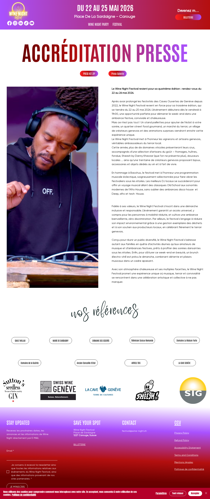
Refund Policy (181, 440)
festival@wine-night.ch (134, 431)
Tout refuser (177, 493)
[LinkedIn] (20, 23)
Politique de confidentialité (189, 469)
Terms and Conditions (186, 455)
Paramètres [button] (161, 493)
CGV (177, 422)
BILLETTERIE (79, 444)
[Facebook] (9, 23)
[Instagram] (15, 23)
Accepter (195, 493)
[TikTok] (26, 23)
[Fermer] (206, 493)
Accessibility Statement (187, 447)
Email (10, 450)
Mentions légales (183, 462)
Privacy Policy (181, 433)
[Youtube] (32, 23)
